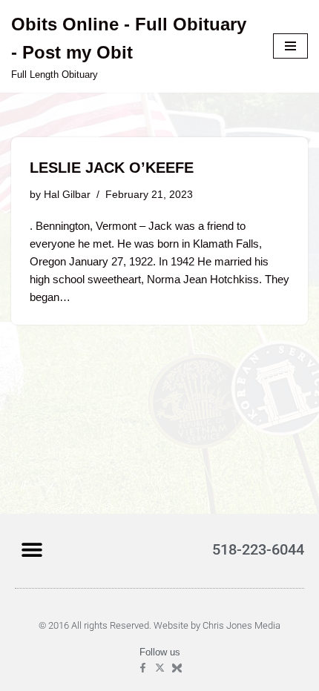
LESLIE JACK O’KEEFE (112, 167)
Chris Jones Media (241, 625)
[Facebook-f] (143, 667)
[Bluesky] (177, 667)
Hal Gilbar (67, 194)
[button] (31, 549)
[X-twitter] (160, 667)
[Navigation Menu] (290, 46)
